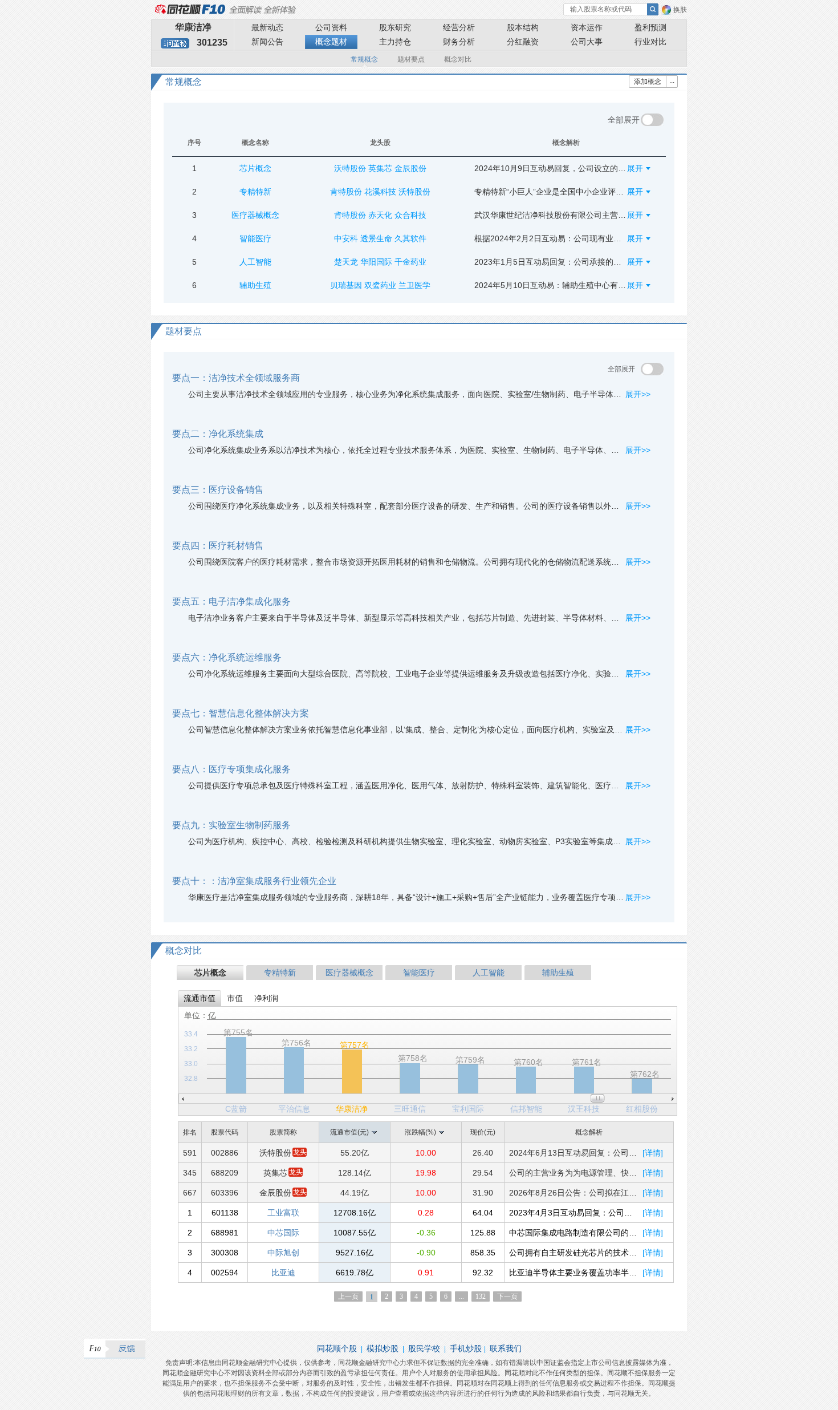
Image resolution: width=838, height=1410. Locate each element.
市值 (235, 998)
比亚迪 (283, 1272)
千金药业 (410, 261)
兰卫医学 (414, 285)
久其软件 (410, 238)
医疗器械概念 (349, 972)
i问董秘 (175, 43)
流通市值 (199, 998)
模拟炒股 (382, 1348)
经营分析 (459, 27)
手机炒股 (466, 1348)
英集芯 (380, 168)
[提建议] (114, 1349)
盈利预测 (650, 27)
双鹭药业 (380, 285)
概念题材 (331, 41)
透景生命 (376, 238)
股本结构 (523, 27)
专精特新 (280, 972)
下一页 (507, 1296)
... (461, 1296)
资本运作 (587, 27)
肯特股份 (346, 191)
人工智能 (489, 972)
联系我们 (506, 1348)
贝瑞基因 (346, 285)
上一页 (348, 1296)
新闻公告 (267, 41)
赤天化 (380, 215)
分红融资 (523, 41)
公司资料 (331, 27)
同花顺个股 (337, 1348)
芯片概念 (210, 972)
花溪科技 (380, 191)
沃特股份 (350, 168)
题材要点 (411, 59)
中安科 (346, 238)
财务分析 (459, 41)
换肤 (680, 10)
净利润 (266, 998)
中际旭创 (283, 1252)
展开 (639, 168)
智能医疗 (419, 972)
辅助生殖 (558, 972)
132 (480, 1296)
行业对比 (650, 41)
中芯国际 (283, 1232)
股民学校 (424, 1348)
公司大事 (587, 41)
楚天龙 (346, 261)
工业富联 (283, 1212)
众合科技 (410, 215)
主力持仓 (395, 41)
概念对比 (457, 59)
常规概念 (364, 59)
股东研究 (395, 27)
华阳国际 (376, 261)
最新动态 (267, 27)
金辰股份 (410, 168)
